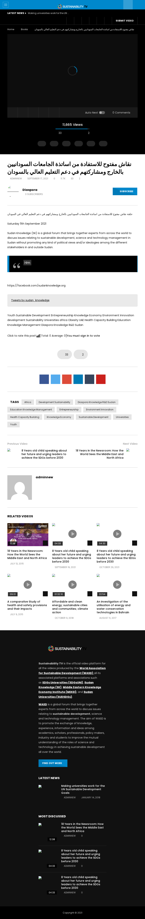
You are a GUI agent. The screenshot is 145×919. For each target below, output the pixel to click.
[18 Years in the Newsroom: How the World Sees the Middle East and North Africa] (132, 454)
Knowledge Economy (59, 417)
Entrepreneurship (69, 409)
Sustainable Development (93, 417)
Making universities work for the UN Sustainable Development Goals (48, 13)
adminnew (16, 178)
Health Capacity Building (24, 417)
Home (10, 29)
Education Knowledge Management (31, 409)
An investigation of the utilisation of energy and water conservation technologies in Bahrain (113, 607)
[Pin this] (101, 379)
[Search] (137, 4)
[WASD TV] (72, 6)
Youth (13, 424)
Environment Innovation (99, 409)
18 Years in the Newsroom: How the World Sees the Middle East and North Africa (99, 454)
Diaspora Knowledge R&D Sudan (97, 402)
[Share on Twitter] (55, 379)
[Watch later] (85, 21)
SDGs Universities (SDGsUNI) (62, 682)
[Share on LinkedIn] (78, 379)
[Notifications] (93, 21)
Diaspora (29, 190)
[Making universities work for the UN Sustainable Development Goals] (48, 794)
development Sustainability (54, 402)
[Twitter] (78, 21)
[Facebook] (70, 21)
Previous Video (17, 444)
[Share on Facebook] (44, 379)
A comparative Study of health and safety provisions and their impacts (27, 605)
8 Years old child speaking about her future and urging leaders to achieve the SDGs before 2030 (44, 454)
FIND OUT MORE (52, 763)
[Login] (100, 21)
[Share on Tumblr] (89, 379)
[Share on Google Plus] (67, 379)
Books (24, 29)
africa (27, 402)
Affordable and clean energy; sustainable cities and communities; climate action (70, 607)
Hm (27, 262)
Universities (122, 417)
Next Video (130, 444)
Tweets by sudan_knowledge (30, 300)
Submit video (125, 20)
